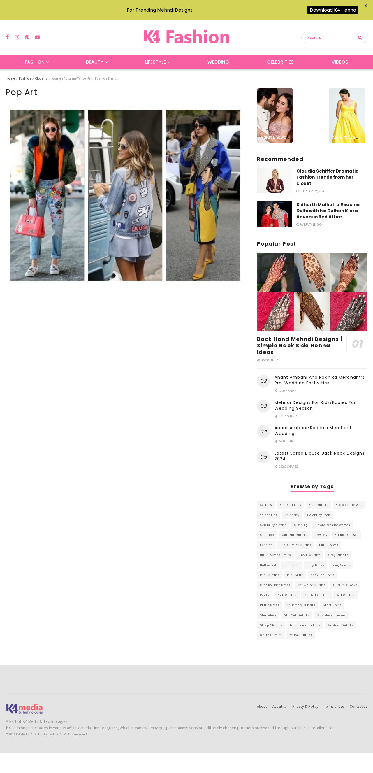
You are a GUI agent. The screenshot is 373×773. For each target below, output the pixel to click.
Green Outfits (309, 555)
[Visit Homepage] (186, 37)
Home (10, 78)
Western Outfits (340, 625)
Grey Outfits (338, 555)
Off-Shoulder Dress (275, 585)
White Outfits (271, 635)
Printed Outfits (316, 595)
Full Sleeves (328, 545)
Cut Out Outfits (294, 535)
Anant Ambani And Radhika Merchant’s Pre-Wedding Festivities (320, 380)
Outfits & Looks (345, 585)
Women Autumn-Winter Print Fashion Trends (85, 78)
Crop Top (267, 535)
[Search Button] (361, 37)
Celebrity (292, 515)
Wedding (218, 62)
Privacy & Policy (305, 706)
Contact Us (358, 706)
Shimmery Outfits (301, 605)
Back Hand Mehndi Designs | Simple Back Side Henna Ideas (299, 345)
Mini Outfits (269, 575)
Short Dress (332, 605)
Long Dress (315, 565)
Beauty (94, 62)
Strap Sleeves (271, 625)
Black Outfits (290, 505)
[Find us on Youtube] (37, 37)
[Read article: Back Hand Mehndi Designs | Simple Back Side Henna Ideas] (312, 292)
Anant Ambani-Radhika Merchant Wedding (313, 431)
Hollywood (268, 565)
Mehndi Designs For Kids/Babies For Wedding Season (315, 405)
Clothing (41, 78)
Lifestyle (155, 62)
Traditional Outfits (305, 625)
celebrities (268, 515)
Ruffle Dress (269, 605)
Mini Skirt (295, 575)
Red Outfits (345, 595)
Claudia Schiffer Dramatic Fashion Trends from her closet (327, 177)
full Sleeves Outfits (275, 555)
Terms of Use (334, 706)
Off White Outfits (312, 585)
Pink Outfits (287, 595)
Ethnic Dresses (346, 535)
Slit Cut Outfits (296, 615)
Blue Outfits (318, 505)
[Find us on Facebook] (7, 37)
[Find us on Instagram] (17, 37)
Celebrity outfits (273, 525)
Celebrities (280, 62)
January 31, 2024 (311, 224)
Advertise (279, 706)
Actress (266, 505)
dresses (321, 535)
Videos (340, 62)
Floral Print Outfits (296, 545)
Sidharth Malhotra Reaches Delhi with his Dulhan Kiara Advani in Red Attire (328, 210)
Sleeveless (268, 615)
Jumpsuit (291, 565)
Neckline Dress (323, 575)
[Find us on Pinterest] (27, 37)
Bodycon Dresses (349, 505)
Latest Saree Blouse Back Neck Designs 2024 (320, 456)
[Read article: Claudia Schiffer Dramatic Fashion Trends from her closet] (274, 180)
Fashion (35, 62)
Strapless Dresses (331, 615)
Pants (264, 595)
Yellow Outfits (300, 635)
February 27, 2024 (311, 191)
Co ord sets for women (332, 525)
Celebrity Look (318, 515)
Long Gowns (341, 565)
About (262, 706)
